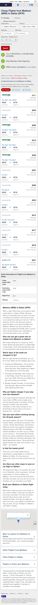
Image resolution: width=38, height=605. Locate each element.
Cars (16, 1)
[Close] (28, 515)
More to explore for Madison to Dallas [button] (16, 535)
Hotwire (5, 1)
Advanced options (6, 44)
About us (12, 593)
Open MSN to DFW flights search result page (19, 99)
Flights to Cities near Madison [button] (16, 564)
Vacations (26, 1)
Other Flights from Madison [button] (15, 550)
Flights (20, 1)
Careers (20, 593)
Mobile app (4, 593)
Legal (26, 593)
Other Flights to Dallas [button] (13, 557)
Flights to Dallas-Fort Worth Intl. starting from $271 (19, 517)
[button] (18, 521)
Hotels (12, 1)
